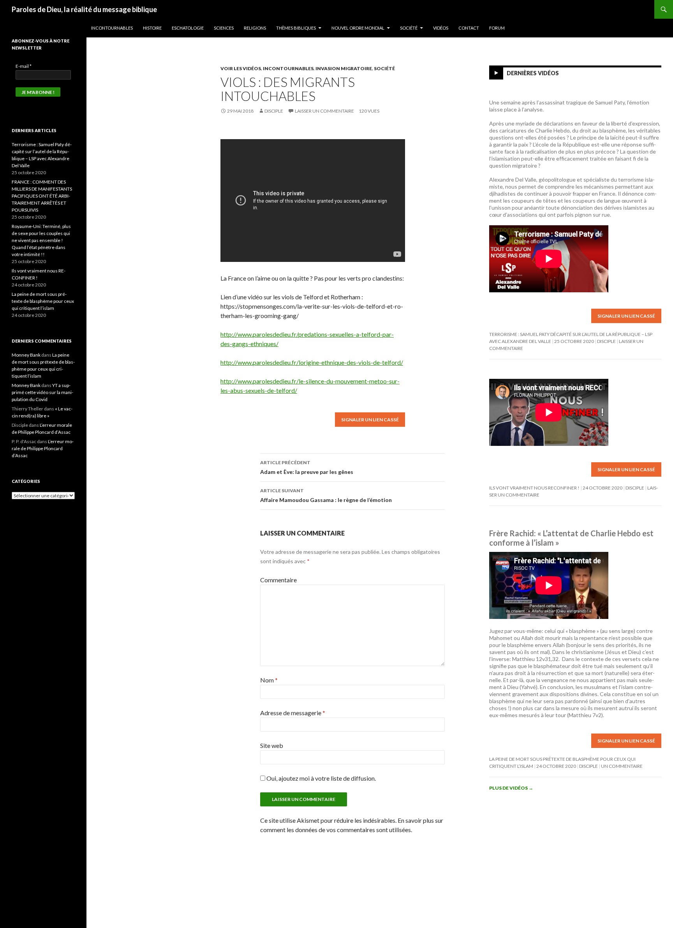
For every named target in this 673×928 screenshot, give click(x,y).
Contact (468, 27)
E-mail (24, 66)
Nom (269, 680)
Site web (271, 745)
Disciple (273, 111)
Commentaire (278, 579)
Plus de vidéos (511, 788)
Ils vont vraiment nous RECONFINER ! (534, 488)
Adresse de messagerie (292, 712)
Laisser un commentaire (324, 111)
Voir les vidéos (240, 68)
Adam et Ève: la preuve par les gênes (306, 467)
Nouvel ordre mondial (357, 27)
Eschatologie (188, 27)
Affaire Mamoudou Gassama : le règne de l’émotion (326, 495)
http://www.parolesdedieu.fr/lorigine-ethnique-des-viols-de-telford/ (311, 362)
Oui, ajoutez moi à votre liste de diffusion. (320, 778)
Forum (497, 27)
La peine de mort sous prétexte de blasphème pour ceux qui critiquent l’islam (43, 301)
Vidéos (440, 27)
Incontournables (112, 27)
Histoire (152, 27)
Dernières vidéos (533, 73)
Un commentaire (622, 766)
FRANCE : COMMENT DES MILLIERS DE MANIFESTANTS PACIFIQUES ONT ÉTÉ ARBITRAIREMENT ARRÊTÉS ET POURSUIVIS (42, 196)
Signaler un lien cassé (370, 419)
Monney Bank (26, 355)
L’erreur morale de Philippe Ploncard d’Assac (43, 448)
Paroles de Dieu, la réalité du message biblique (84, 9)
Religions (255, 27)
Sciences (224, 27)
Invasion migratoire (343, 68)
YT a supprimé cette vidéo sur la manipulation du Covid (42, 392)
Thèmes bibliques (296, 27)
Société (409, 27)
